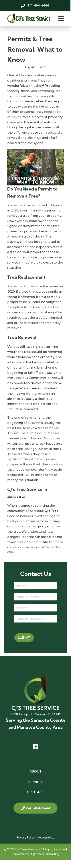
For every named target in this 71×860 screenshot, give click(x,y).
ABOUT (35, 771)
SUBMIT (24, 638)
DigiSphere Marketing (44, 854)
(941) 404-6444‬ (38, 808)
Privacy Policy (26, 837)
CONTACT (35, 792)
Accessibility (46, 837)
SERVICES (35, 782)
